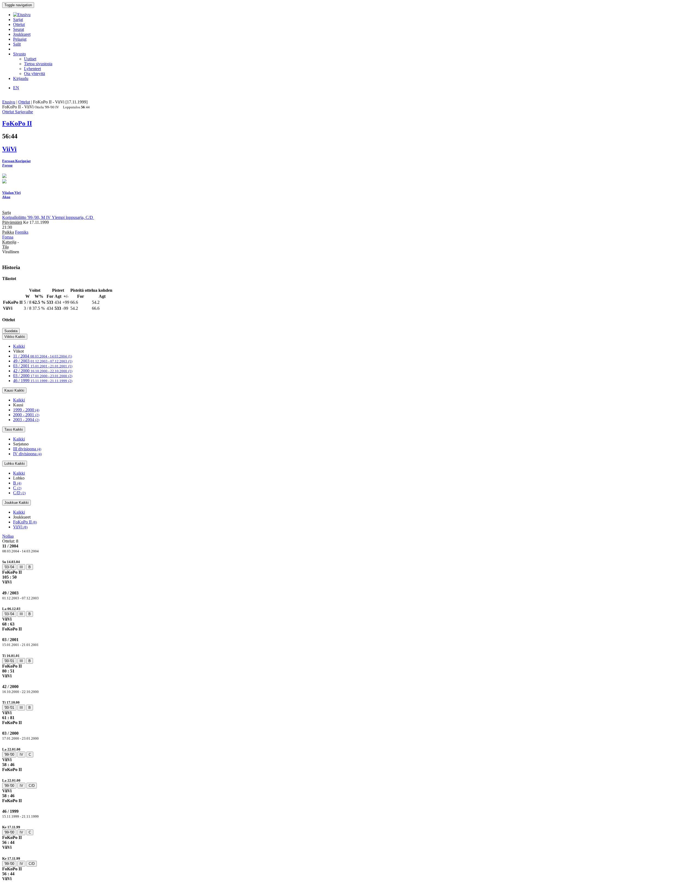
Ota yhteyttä (34, 73)
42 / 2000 (42, 370)
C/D (19, 492)
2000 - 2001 (26, 414)
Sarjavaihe (24, 111)
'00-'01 (9, 661)
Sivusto (19, 54)
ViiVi (20, 527)
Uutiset (30, 58)
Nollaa (8, 536)
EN (16, 87)
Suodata (10, 331)
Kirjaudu (20, 78)
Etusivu (8, 102)
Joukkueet (22, 34)
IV (21, 754)
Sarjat (18, 19)
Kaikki (19, 346)
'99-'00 (9, 754)
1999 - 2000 (26, 409)
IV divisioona (27, 453)
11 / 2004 (42, 356)
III (21, 567)
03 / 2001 (42, 366)
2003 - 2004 (26, 419)
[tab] (349, 572)
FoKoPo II (25, 522)
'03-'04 (9, 567)
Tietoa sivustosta (38, 63)
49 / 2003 (42, 361)
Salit (17, 44)
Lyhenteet (32, 68)
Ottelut (19, 24)
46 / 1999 (42, 380)
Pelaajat (19, 39)
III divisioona (27, 449)
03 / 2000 (42, 375)
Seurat (18, 29)
